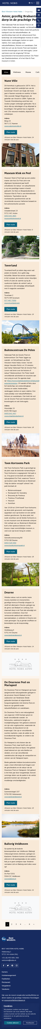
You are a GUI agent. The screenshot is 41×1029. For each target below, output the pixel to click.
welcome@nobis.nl (9, 960)
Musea (28, 72)
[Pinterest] (12, 965)
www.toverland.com (12, 303)
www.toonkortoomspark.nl (14, 545)
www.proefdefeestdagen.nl (14, 1000)
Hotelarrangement (9, 975)
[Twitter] (8, 965)
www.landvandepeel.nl (13, 635)
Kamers (5, 972)
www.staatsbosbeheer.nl (14, 416)
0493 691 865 (10, 216)
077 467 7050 (10, 300)
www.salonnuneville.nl (12, 126)
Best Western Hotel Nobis (12, 11)
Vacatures (5, 989)
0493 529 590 (10, 543)
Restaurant (6, 982)
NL (32, 3)
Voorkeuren (30, 1023)
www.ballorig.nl (10, 879)
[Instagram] (16, 965)
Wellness (17, 72)
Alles (6, 72)
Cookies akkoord (12, 1023)
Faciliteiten (6, 979)
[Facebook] (3, 965)
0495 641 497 (10, 413)
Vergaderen (6, 986)
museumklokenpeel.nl (12, 218)
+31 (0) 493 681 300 (10, 958)
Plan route (11, 132)
